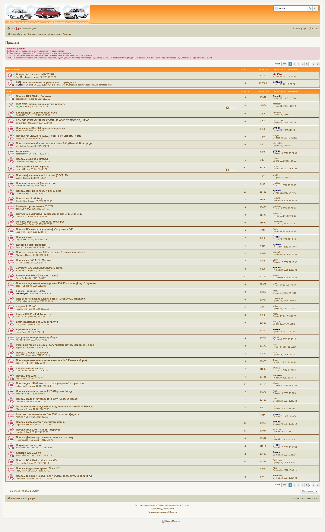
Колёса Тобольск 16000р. (31, 291)
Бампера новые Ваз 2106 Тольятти (37, 321)
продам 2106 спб (26, 306)
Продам (12, 42)
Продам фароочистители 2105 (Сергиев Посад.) (44, 391)
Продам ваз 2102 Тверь (30, 198)
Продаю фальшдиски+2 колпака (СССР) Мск (43, 175)
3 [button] (298, 64)
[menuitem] (11, 28)
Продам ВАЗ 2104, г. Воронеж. (34, 96)
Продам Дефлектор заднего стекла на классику (44, 437)
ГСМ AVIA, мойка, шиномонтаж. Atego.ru (40, 104)
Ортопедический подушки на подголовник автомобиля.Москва (54, 406)
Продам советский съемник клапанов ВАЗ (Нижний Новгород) (54, 143)
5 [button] (307, 64)
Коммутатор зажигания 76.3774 (34, 206)
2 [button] (294, 64)
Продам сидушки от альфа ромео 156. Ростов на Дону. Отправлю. (56, 283)
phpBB (156, 505)
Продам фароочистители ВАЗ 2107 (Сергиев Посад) (47, 398)
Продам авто (24, 237)
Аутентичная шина (27, 329)
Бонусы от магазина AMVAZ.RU (35, 74)
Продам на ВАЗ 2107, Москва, (34, 260)
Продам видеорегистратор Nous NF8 (38, 468)
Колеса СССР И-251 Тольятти (33, 314)
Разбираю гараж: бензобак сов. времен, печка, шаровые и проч (55, 345)
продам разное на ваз (29, 368)
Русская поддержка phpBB (163, 509)
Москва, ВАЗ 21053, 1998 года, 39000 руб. (40, 221)
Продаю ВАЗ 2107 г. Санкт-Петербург (38, 429)
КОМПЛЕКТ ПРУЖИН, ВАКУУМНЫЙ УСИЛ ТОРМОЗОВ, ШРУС (52, 120)
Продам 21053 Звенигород (32, 158)
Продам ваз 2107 (26, 375)
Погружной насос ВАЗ (29, 445)
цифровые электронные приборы (37, 337)
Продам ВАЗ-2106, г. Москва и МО (36, 460)
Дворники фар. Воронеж (31, 244)
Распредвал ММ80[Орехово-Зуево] (37, 275)
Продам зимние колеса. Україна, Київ (38, 190)
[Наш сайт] (47, 14)
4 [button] (302, 64)
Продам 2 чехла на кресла (32, 352)
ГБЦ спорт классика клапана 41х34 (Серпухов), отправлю (51, 298)
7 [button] (313, 64)
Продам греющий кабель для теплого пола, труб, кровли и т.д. (54, 475)
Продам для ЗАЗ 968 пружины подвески (40, 128)
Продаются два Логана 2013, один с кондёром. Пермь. (49, 135)
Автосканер (23, 151)
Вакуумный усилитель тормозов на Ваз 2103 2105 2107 (49, 214)
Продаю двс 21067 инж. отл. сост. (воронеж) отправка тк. (50, 383)
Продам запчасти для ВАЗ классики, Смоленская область (51, 252)
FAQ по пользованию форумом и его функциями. (46, 82)
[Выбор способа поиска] (276, 8)
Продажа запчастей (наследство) (35, 183)
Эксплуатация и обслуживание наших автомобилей (87, 85)
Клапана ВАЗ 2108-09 (28, 452)
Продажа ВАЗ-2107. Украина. (33, 166)
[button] (284, 64)
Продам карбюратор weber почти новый (40, 422)
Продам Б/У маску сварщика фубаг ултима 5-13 (44, 229)
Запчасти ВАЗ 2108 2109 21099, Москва (39, 267)
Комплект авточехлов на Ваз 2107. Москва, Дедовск (47, 414)
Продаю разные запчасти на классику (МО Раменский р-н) (51, 360)
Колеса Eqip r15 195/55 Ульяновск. (37, 112)
